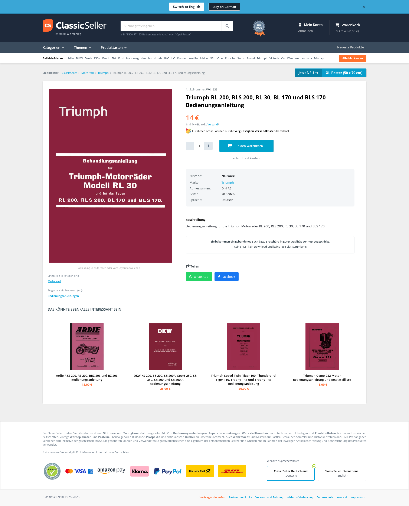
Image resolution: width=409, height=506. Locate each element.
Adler (71, 58)
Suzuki (250, 58)
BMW (79, 58)
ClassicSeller (75, 25)
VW (283, 58)
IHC (166, 58)
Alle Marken (351, 58)
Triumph (262, 58)
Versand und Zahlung (269, 497)
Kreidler (193, 58)
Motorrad (54, 281)
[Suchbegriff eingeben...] (227, 26)
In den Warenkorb (249, 146)
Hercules (146, 58)
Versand (212, 124)
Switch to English (186, 6)
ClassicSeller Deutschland (291, 473)
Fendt (106, 58)
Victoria (274, 58)
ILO (173, 58)
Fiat (114, 58)
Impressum (357, 497)
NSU (212, 58)
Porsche (230, 58)
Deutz (88, 58)
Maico (204, 58)
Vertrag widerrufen (212, 497)
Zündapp (319, 58)
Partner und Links (240, 497)
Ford (121, 58)
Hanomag (132, 58)
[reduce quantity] (190, 146)
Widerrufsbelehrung (300, 497)
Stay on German (224, 7)
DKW (97, 58)
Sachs (241, 58)
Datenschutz (325, 497)
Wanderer (293, 58)
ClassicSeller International (342, 473)
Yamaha (307, 58)
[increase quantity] (208, 146)
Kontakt (342, 497)
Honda (158, 58)
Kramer (182, 58)
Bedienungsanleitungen (63, 296)
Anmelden (305, 31)
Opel (220, 58)
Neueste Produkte (350, 47)
